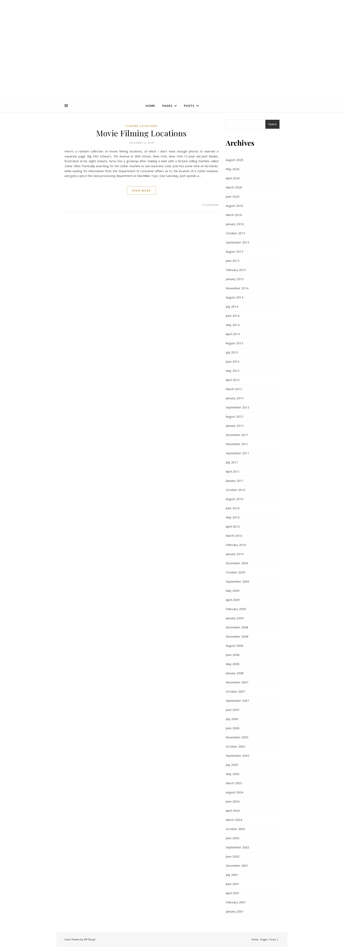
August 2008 (234, 646)
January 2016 (235, 224)
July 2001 (232, 875)
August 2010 (234, 499)
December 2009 (237, 563)
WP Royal (89, 939)
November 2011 (237, 444)
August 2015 (234, 251)
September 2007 (237, 701)
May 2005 (232, 774)
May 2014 (232, 325)
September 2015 (237, 242)
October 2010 (235, 490)
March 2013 (234, 389)
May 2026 (232, 169)
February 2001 (236, 902)
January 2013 (235, 398)
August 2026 (234, 160)
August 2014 (234, 297)
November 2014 (237, 288)
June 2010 (232, 508)
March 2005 (234, 783)
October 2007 (235, 691)
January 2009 (235, 618)
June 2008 (232, 655)
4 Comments (210, 205)
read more (141, 190)
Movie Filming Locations (141, 133)
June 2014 (232, 316)
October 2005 (235, 746)
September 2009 (237, 581)
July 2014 (232, 306)
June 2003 (232, 838)
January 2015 (235, 279)
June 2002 (232, 856)
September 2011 (237, 453)
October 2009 (235, 572)
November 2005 (237, 737)
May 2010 (232, 517)
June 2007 (232, 710)
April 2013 (233, 380)
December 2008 (237, 627)
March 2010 (234, 536)
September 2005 (237, 756)
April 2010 (233, 526)
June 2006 (232, 728)
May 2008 (232, 664)
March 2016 (234, 215)
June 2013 (232, 361)
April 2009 (233, 600)
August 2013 (234, 343)
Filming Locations (141, 126)
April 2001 (233, 893)
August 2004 (234, 792)
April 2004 (233, 811)
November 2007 (237, 682)
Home (150, 106)
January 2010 (235, 554)
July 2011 (232, 462)
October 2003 (235, 829)
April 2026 (233, 178)
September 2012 (237, 407)
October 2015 (235, 233)
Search (272, 124)
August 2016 (234, 206)
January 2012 (235, 426)
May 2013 (232, 371)
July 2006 (232, 719)
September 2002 (237, 847)
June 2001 (232, 884)
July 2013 (232, 352)
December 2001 (237, 866)
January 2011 (235, 481)
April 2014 (233, 334)
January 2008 (235, 673)
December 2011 (237, 435)
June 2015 (232, 261)
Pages (167, 106)
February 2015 (236, 270)
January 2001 (235, 911)
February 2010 (236, 545)
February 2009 (236, 609)
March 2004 (234, 820)
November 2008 (237, 636)
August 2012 (234, 416)
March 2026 (234, 187)
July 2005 (232, 765)
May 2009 (232, 591)
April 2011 (233, 471)
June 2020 (232, 196)
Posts (189, 106)
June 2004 (232, 801)
